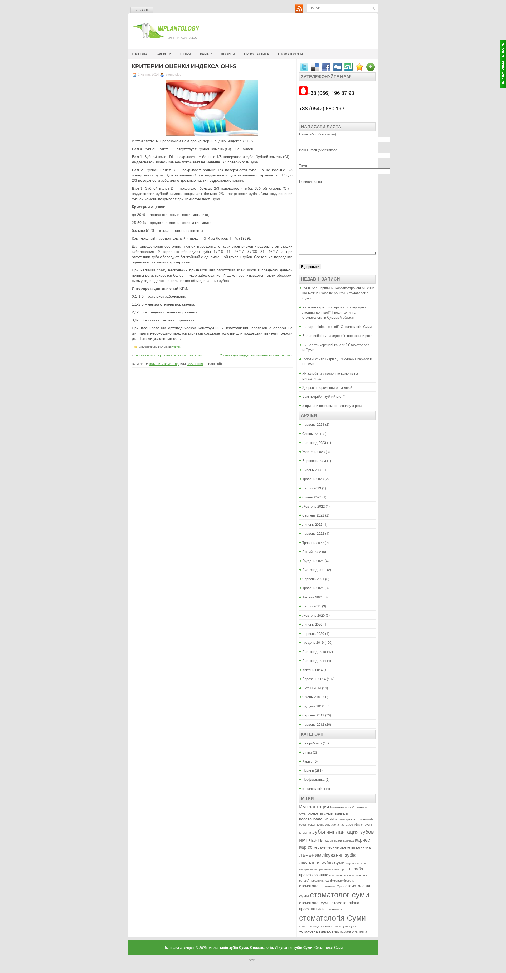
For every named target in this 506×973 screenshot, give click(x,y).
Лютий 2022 (311, 551)
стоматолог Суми (332, 886)
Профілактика (256, 54)
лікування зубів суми (322, 862)
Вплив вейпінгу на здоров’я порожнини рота (337, 335)
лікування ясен (356, 863)
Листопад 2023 (314, 442)
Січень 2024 (311, 433)
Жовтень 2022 (313, 506)
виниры (341, 813)
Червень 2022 (313, 533)
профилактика (338, 875)
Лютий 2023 (311, 487)
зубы (318, 831)
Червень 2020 (313, 633)
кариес (362, 839)
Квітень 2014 (312, 669)
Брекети (164, 54)
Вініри (185, 54)
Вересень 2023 (314, 460)
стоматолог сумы (314, 902)
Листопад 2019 (314, 651)
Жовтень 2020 (313, 615)
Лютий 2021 (311, 605)
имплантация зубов (350, 831)
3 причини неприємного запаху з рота (332, 405)
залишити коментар (164, 363)
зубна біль (323, 825)
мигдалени (306, 869)
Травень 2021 (313, 587)
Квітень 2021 (312, 596)
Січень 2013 (311, 696)
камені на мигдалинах (339, 840)
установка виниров (316, 931)
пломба (356, 868)
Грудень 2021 (313, 560)
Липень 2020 (312, 624)
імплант (364, 931)
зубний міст (356, 825)
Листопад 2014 (314, 660)
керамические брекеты (334, 847)
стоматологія (290, 54)
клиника (363, 847)
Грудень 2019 (313, 642)
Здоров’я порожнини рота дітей (327, 387)
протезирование (313, 874)
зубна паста (339, 825)
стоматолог (309, 885)
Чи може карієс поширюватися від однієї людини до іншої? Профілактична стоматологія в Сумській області (335, 312)
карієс (305, 846)
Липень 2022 (312, 524)
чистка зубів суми (346, 931)
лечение (310, 854)
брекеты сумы (321, 813)
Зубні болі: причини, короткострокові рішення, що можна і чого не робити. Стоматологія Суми (339, 293)
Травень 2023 (313, 478)
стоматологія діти (310, 926)
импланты (311, 839)
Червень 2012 (313, 724)
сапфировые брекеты (339, 880)
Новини (228, 54)
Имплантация (314, 806)
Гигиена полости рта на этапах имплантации (168, 355)
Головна (142, 10)
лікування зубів (339, 855)
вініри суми (337, 819)
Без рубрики (312, 742)
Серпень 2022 (313, 515)
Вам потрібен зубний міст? (323, 396)
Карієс (206, 54)
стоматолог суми (339, 894)
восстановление (314, 819)
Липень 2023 (312, 469)
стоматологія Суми (332, 917)
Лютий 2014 (311, 687)
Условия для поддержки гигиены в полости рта (255, 355)
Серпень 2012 (313, 715)
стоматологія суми (335, 926)
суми (352, 926)
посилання (195, 363)
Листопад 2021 (314, 569)
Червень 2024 (313, 424)
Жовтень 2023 (313, 451)
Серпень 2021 (313, 578)
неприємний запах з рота (331, 869)
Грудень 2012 (313, 706)
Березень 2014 (314, 678)
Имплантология (340, 807)
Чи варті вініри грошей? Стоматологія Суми (337, 326)
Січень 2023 (311, 496)
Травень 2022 (313, 542)
